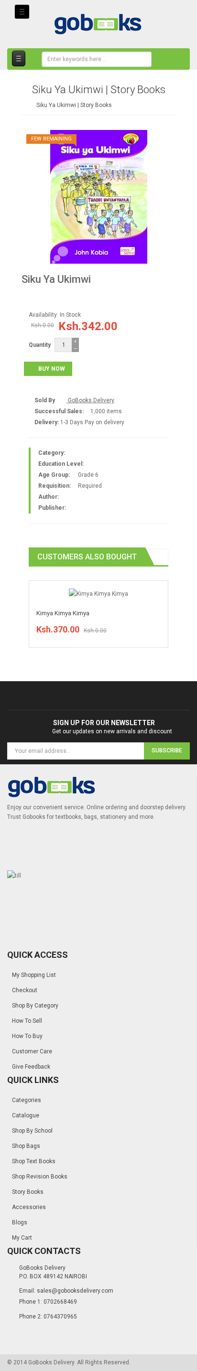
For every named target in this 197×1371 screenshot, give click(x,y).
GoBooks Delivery (90, 400)
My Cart (22, 1237)
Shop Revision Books (39, 1176)
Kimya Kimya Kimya (62, 613)
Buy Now (51, 368)
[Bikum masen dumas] (98, 593)
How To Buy (27, 1036)
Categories (26, 1100)
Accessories (29, 1207)
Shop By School (32, 1130)
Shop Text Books (33, 1161)
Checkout (24, 990)
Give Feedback (31, 1066)
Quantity (40, 345)
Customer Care (32, 1051)
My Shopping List (34, 975)
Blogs (19, 1222)
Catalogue (25, 1115)
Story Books (28, 1192)
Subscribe (167, 750)
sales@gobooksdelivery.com (75, 1290)
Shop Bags (26, 1146)
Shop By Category (35, 1005)
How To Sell (27, 1021)
